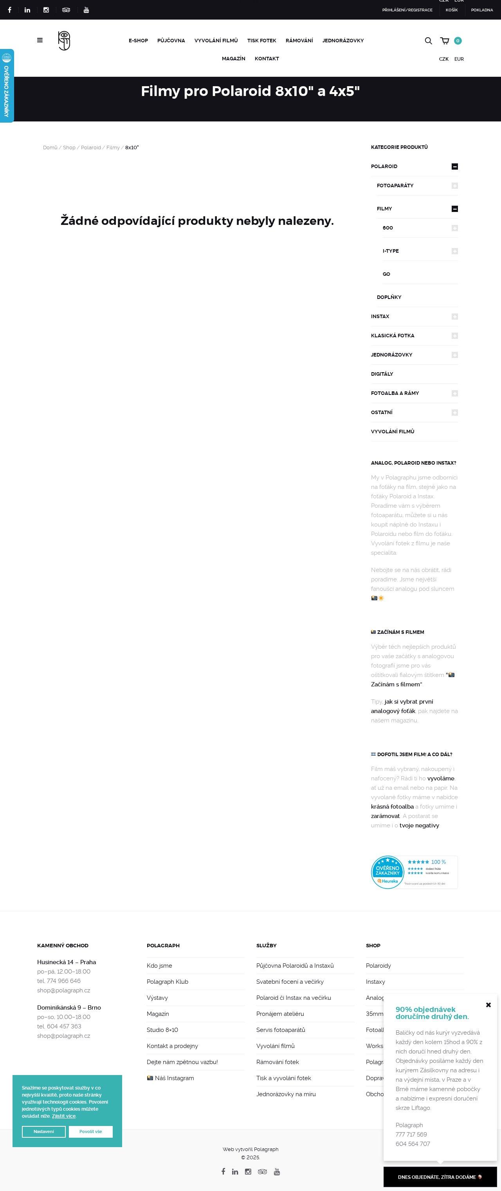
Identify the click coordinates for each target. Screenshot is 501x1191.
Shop (69, 147)
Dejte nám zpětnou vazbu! (182, 1062)
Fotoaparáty (395, 185)
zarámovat (385, 816)
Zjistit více (64, 1116)
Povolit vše (90, 1131)
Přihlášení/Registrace (407, 10)
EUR (459, 59)
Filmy (113, 147)
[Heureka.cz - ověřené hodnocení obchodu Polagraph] (414, 872)
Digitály (382, 374)
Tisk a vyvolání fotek (283, 1078)
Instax (380, 316)
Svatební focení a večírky (290, 981)
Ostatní (382, 412)
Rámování (299, 40)
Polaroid (91, 147)
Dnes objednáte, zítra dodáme (437, 1177)
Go (386, 274)
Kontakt (267, 59)
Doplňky (389, 297)
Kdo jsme (159, 965)
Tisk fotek (261, 40)
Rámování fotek (277, 1062)
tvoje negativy (419, 825)
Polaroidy (378, 965)
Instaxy (375, 981)
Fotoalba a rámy (395, 393)
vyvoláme (440, 778)
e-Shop (138, 40)
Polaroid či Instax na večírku (293, 997)
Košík (452, 10)
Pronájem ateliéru (280, 1013)
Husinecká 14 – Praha (66, 962)
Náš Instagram (173, 1078)
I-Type (391, 251)
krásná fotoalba (392, 806)
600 (388, 228)
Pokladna (482, 10)
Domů (50, 147)
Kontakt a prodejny (172, 1046)
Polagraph (163, 945)
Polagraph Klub (167, 981)
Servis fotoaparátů (280, 1030)
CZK (444, 59)
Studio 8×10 (162, 1030)
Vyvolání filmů (216, 40)
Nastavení (44, 1131)
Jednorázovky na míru (286, 1094)
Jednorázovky (343, 40)
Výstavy (157, 997)
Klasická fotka (392, 335)
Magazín (233, 59)
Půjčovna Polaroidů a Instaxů (295, 965)
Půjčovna (171, 40)
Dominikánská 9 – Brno (69, 1007)
